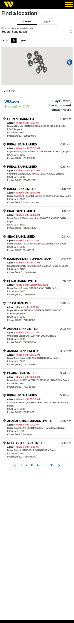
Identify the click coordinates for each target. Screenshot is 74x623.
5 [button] (43, 465)
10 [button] (51, 465)
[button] (58, 465)
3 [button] (32, 465)
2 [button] (26, 465)
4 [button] (38, 465)
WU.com (12, 101)
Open (23, 40)
